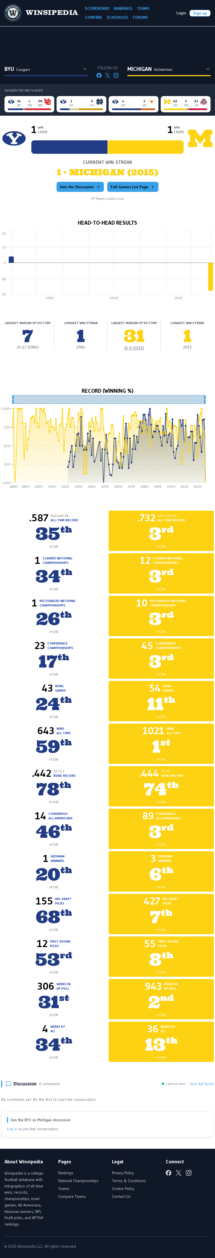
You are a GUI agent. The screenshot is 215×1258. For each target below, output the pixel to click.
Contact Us (121, 1196)
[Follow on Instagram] (115, 75)
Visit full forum (202, 1083)
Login (181, 12)
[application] (107, 267)
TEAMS (143, 8)
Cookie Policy (123, 1188)
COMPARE (93, 17)
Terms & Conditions (129, 1180)
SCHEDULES (117, 17)
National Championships (78, 1180)
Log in (12, 1128)
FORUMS (140, 17)
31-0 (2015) (134, 347)
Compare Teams (72, 1196)
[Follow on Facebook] (99, 75)
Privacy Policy (123, 1172)
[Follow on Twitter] (107, 75)
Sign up (200, 13)
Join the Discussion (77, 186)
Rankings (65, 1172)
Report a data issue (110, 198)
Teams (63, 1188)
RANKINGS (123, 8)
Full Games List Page (129, 186)
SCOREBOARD (97, 8)
